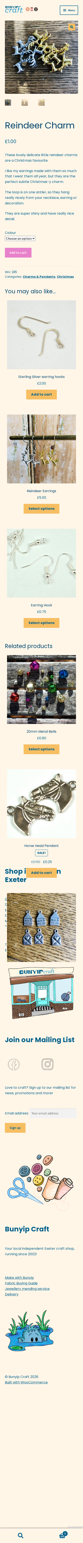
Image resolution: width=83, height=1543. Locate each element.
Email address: (17, 1113)
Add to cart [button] (41, 394)
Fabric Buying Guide (21, 1283)
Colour (10, 232)
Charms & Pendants (39, 277)
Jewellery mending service (27, 1288)
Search (21, 1536)
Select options (41, 508)
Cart (54, 1532)
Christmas (65, 277)
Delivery (12, 1294)
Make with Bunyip (19, 1277)
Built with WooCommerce (26, 1382)
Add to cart (18, 252)
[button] (71, 27)
